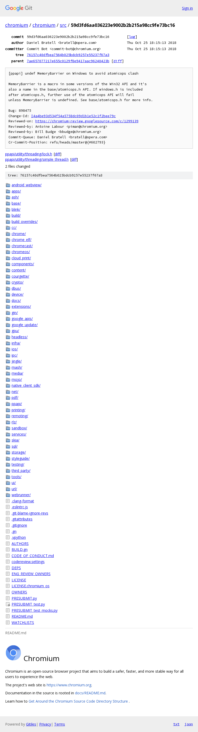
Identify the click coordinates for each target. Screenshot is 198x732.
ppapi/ (17, 403)
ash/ (15, 197)
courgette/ (20, 276)
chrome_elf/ (21, 239)
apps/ (16, 191)
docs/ (16, 300)
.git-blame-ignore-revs (30, 513)
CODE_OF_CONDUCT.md (33, 555)
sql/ (15, 446)
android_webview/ (27, 184)
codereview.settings (28, 561)
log (132, 36)
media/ (17, 373)
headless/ (20, 336)
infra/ (16, 343)
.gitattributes (22, 519)
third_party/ (21, 470)
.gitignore (19, 525)
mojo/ (17, 379)
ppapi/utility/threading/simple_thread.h (37, 159)
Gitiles (31, 724)
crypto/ (17, 282)
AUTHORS (20, 543)
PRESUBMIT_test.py (28, 604)
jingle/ (17, 361)
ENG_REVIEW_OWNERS (31, 573)
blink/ (16, 209)
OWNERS (19, 592)
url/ (14, 488)
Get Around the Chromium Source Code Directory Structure (79, 701)
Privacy (45, 724)
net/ (15, 391)
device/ (17, 294)
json (189, 724)
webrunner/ (21, 494)
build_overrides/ (25, 221)
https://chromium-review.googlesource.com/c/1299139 (86, 121)
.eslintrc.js (20, 506)
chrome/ (19, 233)
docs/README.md (90, 692)
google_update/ (25, 324)
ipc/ (15, 355)
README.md (22, 616)
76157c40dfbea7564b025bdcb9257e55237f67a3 (68, 54)
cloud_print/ (21, 257)
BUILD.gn (20, 549)
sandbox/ (19, 427)
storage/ (19, 452)
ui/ (14, 482)
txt (176, 724)
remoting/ (20, 415)
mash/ (17, 367)
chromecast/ (22, 245)
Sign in (187, 8)
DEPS (16, 567)
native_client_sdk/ (26, 385)
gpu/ (15, 330)
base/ (16, 203)
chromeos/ (21, 251)
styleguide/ (21, 458)
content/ (19, 270)
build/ (16, 215)
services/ (19, 434)
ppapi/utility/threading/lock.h (28, 153)
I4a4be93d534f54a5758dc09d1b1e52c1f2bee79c (73, 116)
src (63, 25)
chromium (16, 25)
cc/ (14, 227)
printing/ (18, 409)
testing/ (18, 464)
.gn (14, 531)
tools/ (16, 476)
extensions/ (21, 306)
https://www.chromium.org (69, 684)
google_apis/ (22, 318)
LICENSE (19, 579)
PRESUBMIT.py (24, 598)
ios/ (15, 349)
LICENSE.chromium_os (31, 585)
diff (117, 61)
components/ (23, 263)
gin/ (15, 312)
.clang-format (23, 500)
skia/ (15, 440)
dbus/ (16, 288)
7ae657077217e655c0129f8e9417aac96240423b (68, 61)
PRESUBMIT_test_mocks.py (34, 610)
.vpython (19, 537)
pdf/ (15, 397)
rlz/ (14, 422)
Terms (59, 724)
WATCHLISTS (23, 622)
